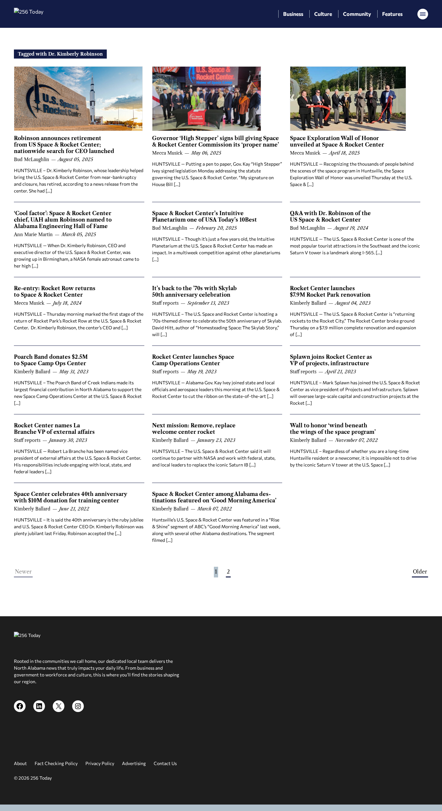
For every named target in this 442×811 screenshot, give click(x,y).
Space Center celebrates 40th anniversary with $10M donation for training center (70, 497)
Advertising (134, 763)
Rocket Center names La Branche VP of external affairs (54, 428)
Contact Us (165, 763)
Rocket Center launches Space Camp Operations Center (193, 360)
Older (420, 571)
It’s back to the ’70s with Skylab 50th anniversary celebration (194, 291)
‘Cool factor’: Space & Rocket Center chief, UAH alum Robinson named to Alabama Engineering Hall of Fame (63, 219)
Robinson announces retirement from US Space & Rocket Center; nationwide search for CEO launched (64, 144)
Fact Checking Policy (56, 763)
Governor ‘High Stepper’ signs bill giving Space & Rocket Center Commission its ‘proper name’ (215, 141)
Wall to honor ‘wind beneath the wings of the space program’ (333, 428)
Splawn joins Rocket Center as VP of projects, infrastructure (331, 360)
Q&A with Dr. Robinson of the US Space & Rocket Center (330, 216)
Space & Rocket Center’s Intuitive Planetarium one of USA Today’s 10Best (204, 216)
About (20, 763)
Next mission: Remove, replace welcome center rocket (194, 428)
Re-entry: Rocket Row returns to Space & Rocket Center (54, 291)
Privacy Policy (99, 763)
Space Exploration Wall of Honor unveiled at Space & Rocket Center (337, 141)
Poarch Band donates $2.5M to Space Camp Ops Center (51, 360)
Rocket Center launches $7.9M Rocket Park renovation (330, 291)
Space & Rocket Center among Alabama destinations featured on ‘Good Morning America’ (214, 497)
